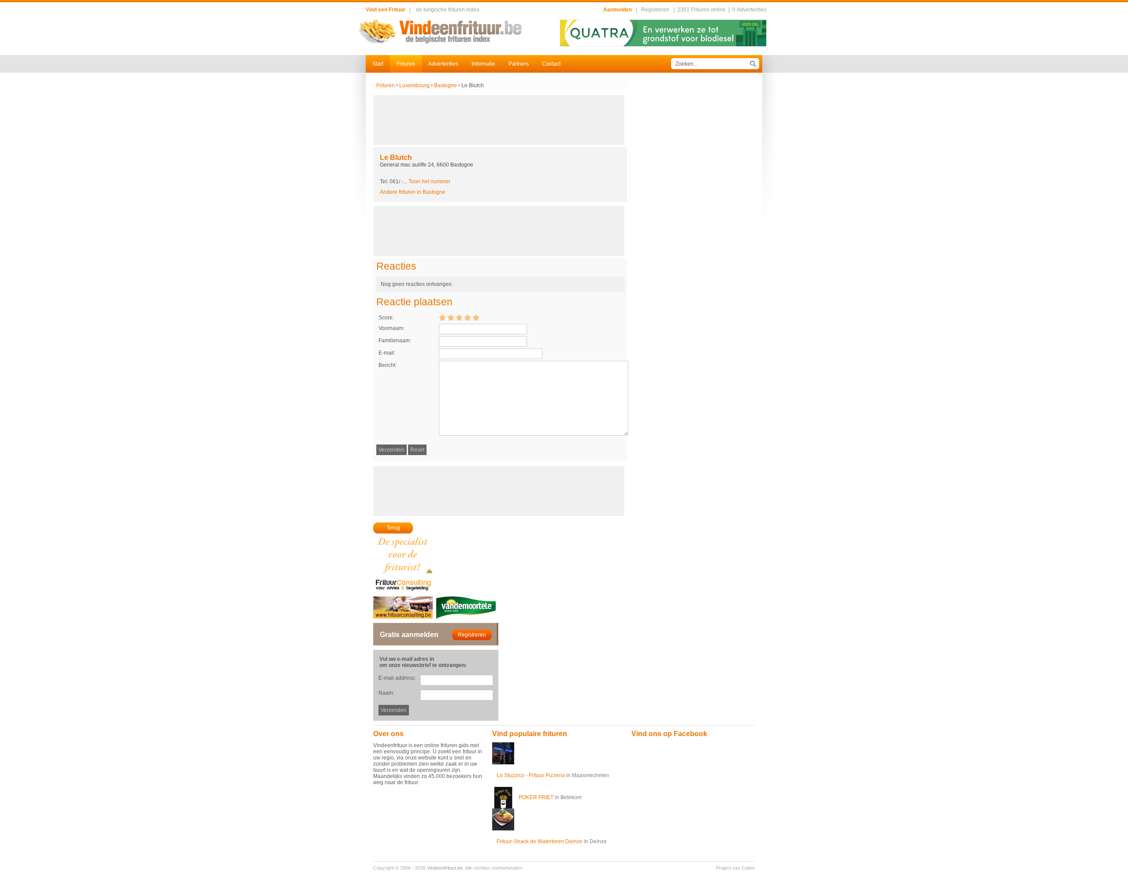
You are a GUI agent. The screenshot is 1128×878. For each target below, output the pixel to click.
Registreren (655, 10)
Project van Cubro (735, 868)
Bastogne (445, 85)
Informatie (483, 64)
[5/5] (475, 317)
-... (425, 181)
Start (377, 64)
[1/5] (442, 317)
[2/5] (450, 317)
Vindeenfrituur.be (445, 868)
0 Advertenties (749, 10)
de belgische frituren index (447, 10)
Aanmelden (617, 10)
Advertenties (443, 64)
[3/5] (459, 317)
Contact (551, 64)
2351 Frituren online (701, 10)
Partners (518, 64)
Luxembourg (414, 85)
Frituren (406, 64)
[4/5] (467, 317)
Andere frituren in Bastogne (412, 192)
